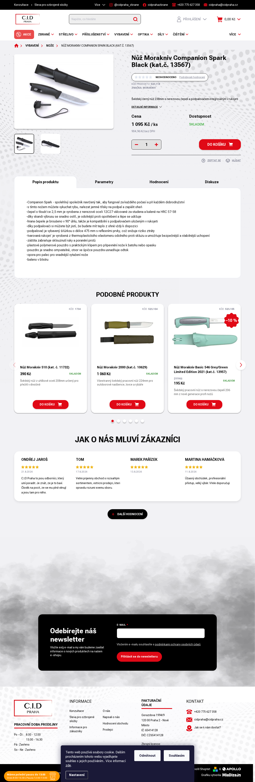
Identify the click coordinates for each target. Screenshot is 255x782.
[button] (113, 421)
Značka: (143, 87)
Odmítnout (147, 756)
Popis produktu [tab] (45, 182)
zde (68, 765)
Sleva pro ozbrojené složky (51, 4)
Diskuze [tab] (212, 182)
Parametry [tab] (104, 182)
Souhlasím (176, 756)
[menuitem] (24, 34)
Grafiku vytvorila (211, 775)
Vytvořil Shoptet (200, 769)
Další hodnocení (130, 514)
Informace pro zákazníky (78, 729)
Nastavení (76, 775)
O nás (106, 711)
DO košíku (216, 144)
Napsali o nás (111, 717)
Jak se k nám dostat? (207, 727)
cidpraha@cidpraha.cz (208, 719)
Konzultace (21, 4)
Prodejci (108, 729)
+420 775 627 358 (205, 711)
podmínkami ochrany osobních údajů (178, 644)
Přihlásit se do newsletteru (139, 656)
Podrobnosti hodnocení (192, 77)
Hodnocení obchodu (115, 723)
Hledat (135, 19)
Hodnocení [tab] (159, 182)
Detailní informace (144, 107)
